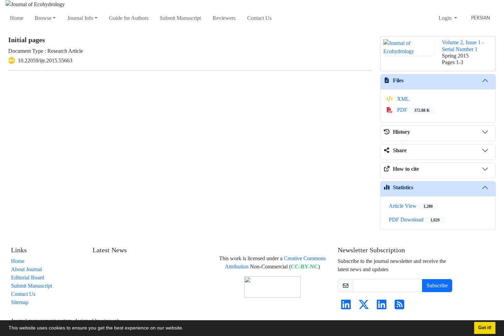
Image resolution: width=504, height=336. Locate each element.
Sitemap (19, 302)
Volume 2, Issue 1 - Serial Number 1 (463, 45)
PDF (413, 110)
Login (446, 18)
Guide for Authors (128, 18)
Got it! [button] (484, 327)
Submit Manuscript (180, 18)
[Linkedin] (346, 306)
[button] (186, 329)
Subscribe (437, 285)
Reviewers (224, 18)
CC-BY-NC (304, 266)
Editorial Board (27, 277)
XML (402, 99)
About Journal (26, 269)
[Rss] (399, 306)
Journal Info (80, 18)
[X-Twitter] (364, 306)
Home (16, 18)
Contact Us (259, 18)
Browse (43, 18)
